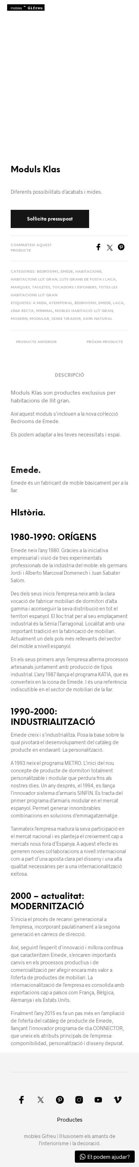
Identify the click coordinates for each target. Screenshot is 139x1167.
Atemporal (60, 303)
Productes (69, 1119)
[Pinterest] (123, 248)
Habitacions (88, 272)
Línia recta (22, 311)
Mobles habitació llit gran (84, 311)
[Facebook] (101, 248)
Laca (118, 303)
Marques (20, 288)
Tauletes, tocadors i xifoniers (64, 288)
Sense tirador (66, 319)
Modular (39, 319)
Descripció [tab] (69, 375)
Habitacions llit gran (34, 280)
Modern (19, 319)
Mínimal (44, 311)
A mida (40, 303)
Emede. (26, 470)
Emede (67, 272)
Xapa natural (97, 319)
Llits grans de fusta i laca (88, 280)
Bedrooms (47, 272)
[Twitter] (112, 248)
